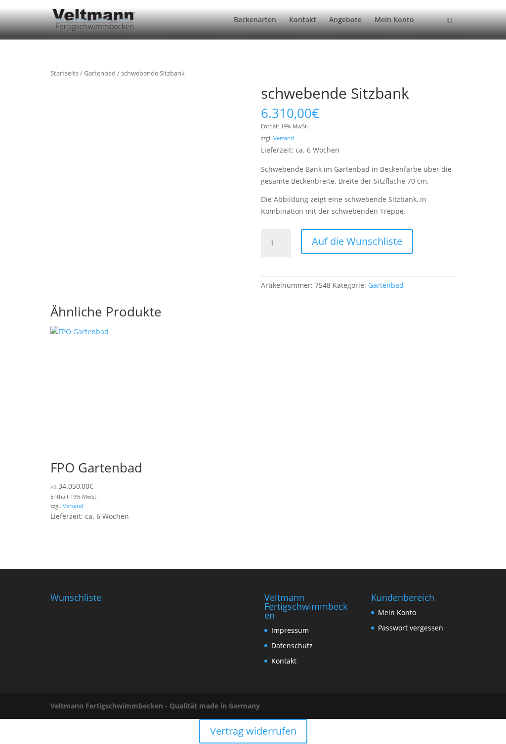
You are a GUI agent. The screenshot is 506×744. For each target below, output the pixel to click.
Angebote (345, 20)
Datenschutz (292, 645)
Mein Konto (394, 20)
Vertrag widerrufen (253, 731)
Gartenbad (100, 73)
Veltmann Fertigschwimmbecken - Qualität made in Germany (155, 705)
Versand (283, 138)
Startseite (64, 73)
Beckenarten (255, 20)
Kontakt (302, 20)
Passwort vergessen (410, 627)
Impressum (290, 630)
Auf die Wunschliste (357, 241)
